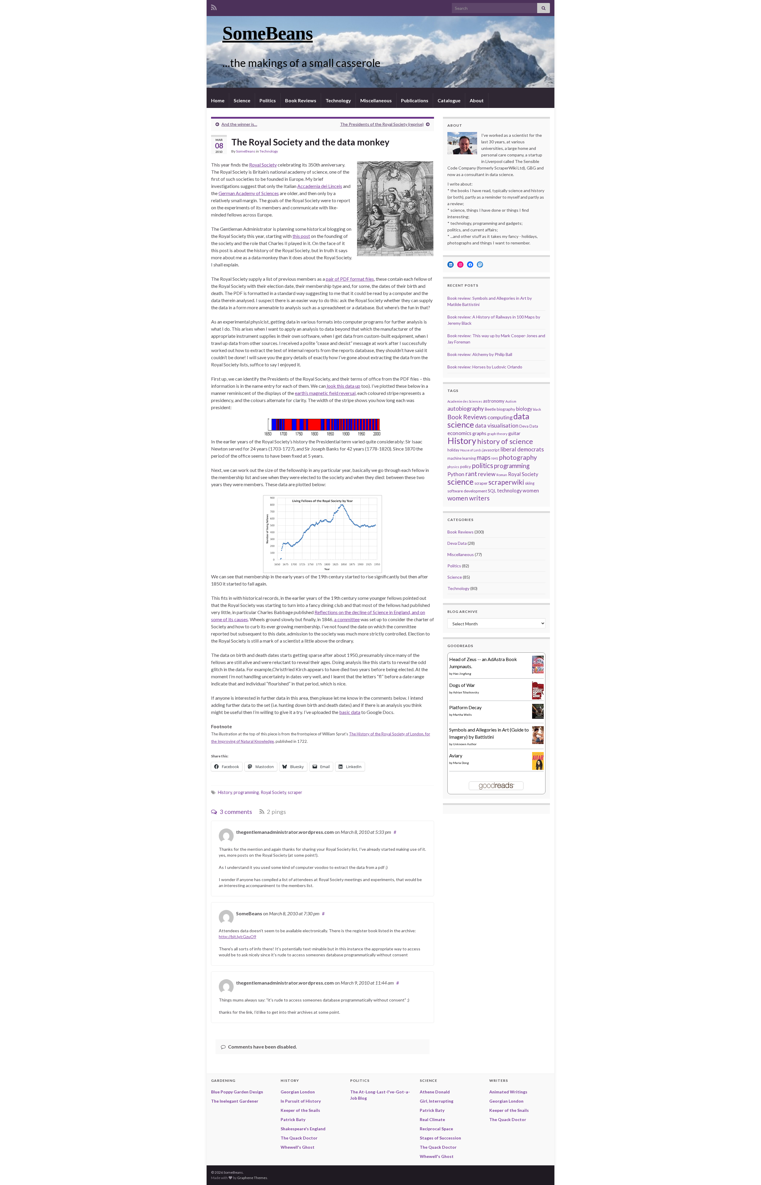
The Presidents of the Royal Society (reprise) (382, 124)
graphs (479, 433)
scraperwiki (506, 482)
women (531, 491)
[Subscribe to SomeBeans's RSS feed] (214, 6)
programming (246, 792)
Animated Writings (508, 1091)
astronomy (493, 401)
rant (471, 473)
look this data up (343, 386)
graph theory (497, 433)
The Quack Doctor (299, 1137)
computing (500, 417)
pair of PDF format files (350, 279)
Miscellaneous (376, 100)
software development (467, 491)
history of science (505, 441)
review (487, 473)
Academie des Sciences (464, 401)
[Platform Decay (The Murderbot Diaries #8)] (539, 710)
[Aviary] (539, 762)
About (477, 100)
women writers (468, 498)
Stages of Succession (440, 1137)
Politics (268, 100)
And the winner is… (239, 124)
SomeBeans (267, 33)
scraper (295, 792)
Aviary (455, 755)
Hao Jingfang (462, 673)
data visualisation (496, 425)
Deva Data (528, 426)
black (537, 409)
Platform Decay (465, 707)
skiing (529, 483)
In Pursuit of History (301, 1101)
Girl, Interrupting (436, 1101)
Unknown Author (465, 744)
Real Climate (432, 1119)
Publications (414, 100)
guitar (514, 433)
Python (455, 474)
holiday (453, 450)
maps (483, 457)
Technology (338, 100)
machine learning (461, 458)
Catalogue (449, 100)
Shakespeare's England (303, 1128)
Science (242, 100)
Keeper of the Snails (300, 1110)
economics (459, 433)
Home (217, 100)
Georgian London (298, 1091)
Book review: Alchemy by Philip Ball (479, 354)
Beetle (490, 409)
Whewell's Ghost (298, 1147)
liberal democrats (522, 449)
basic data (349, 712)
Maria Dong (461, 763)
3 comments (235, 811)
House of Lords (471, 450)
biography (506, 409)
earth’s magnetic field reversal (325, 393)
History (225, 792)
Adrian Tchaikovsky (466, 692)
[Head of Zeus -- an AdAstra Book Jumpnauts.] (539, 666)
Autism (510, 401)
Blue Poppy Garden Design (237, 1091)
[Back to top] (747, 1171)
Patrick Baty (293, 1119)
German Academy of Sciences (248, 193)
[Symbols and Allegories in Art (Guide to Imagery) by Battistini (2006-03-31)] (539, 736)
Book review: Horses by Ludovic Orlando (484, 366)
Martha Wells (462, 714)
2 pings (276, 811)
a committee (347, 619)
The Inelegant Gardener (234, 1101)
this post (301, 236)
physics (453, 466)
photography (518, 457)
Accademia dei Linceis (319, 186)
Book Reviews (300, 100)
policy (465, 466)
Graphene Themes (252, 1177)
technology (509, 491)
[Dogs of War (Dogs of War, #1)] (539, 692)
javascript (490, 450)
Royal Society (263, 164)
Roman (501, 475)
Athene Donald (435, 1091)
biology (524, 409)
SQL (492, 490)
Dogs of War (462, 685)
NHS (494, 458)
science (460, 481)
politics (482, 466)
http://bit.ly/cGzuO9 (237, 936)
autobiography (465, 408)
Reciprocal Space (436, 1128)
